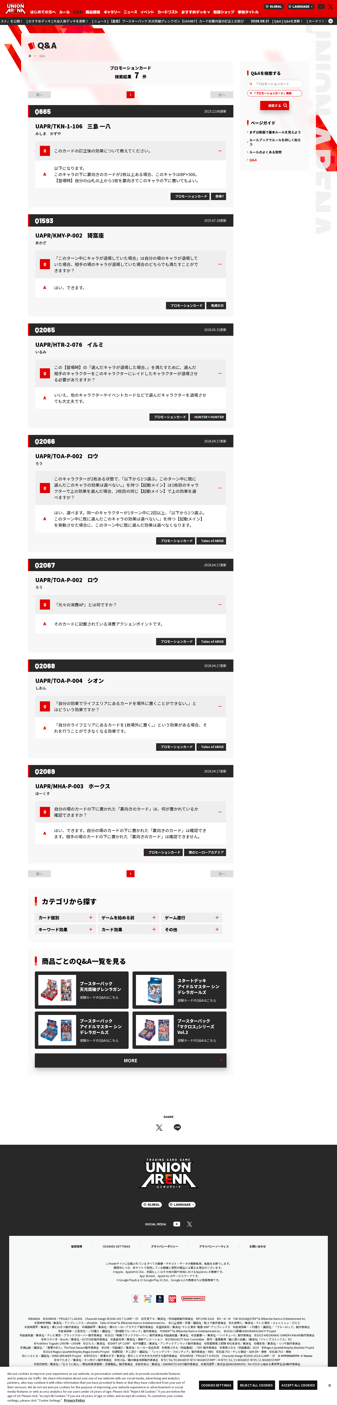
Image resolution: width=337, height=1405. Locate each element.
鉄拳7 (219, 196)
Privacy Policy (74, 1400)
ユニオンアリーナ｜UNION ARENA (15, 9)
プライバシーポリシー (164, 1246)
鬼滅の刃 (217, 305)
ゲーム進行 (175, 917)
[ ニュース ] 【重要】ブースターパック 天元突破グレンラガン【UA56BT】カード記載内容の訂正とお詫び (108, 21)
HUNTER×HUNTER (209, 417)
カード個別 (49, 917)
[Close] (330, 1385)
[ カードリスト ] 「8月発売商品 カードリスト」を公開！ (286, 21)
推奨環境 (76, 1246)
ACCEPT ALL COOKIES (298, 1385)
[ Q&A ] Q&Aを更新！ (227, 21)
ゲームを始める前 (118, 917)
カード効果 (112, 929)
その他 (171, 929)
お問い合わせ (257, 1246)
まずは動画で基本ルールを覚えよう (275, 132)
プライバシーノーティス (214, 1246)
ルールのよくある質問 (265, 152)
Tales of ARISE (212, 540)
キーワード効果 (53, 929)
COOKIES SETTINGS (116, 1246)
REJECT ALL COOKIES (256, 1385)
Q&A (253, 160)
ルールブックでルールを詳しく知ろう (275, 142)
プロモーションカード (191, 196)
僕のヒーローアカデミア (206, 852)
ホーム (29, 56)
